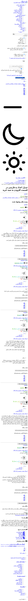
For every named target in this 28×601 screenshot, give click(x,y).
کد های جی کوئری (18, 10)
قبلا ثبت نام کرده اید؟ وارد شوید (17, 58)
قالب (21, 7)
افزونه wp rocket (8, 544)
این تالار (21, 40)
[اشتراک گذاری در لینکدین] (24, 254)
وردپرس (5, 544)
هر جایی (21, 38)
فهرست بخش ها (21, 15)
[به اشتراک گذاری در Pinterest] (24, 256)
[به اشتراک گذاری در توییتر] (24, 251)
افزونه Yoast (2, 544)
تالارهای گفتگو (19, 16)
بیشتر (20, 13)
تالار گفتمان (20, 533)
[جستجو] (14, 34)
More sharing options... (22, 259)
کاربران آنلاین (19, 19)
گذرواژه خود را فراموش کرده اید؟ (14, 75)
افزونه (20, 8)
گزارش (20, 227)
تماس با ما (22, 553)
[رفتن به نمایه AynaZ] (25, 312)
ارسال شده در (20, 210)
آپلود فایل (23, 28)
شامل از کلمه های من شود (15, 48)
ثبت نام (23, 79)
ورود (20, 72)
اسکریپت (20, 6)
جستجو (20, 25)
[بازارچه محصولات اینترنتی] (13, 94)
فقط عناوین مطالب (18, 55)
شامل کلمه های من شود (16, 49)
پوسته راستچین (12, 546)
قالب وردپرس (14, 544)
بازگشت (20, 564)
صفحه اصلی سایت (20, 4)
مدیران (20, 17)
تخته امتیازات (19, 20)
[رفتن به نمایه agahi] (25, 193)
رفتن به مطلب (24, 1)
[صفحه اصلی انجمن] (13, 88)
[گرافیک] (13, 93)
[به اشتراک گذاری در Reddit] (24, 253)
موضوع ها (21, 39)
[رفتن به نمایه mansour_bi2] (24, 260)
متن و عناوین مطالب (18, 54)
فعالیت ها (22, 22)
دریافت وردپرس (19, 538)
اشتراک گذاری (19, 228)
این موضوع (20, 42)
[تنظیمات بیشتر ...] (24, 225)
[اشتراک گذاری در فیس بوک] (24, 252)
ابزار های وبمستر (18, 11)
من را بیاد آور (19, 70)
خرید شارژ (22, 29)
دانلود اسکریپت (19, 532)
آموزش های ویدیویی (17, 12)
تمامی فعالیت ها (18, 24)
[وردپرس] (13, 92)
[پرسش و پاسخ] (13, 91)
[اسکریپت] (13, 89)
